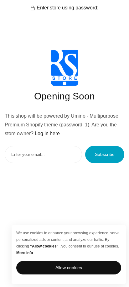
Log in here (47, 133)
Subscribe (105, 154)
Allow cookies (68, 267)
